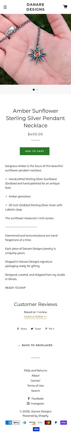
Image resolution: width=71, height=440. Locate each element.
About (35, 375)
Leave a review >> (35, 316)
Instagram (37, 403)
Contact (35, 380)
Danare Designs (35, 6)
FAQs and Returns (35, 370)
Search (35, 391)
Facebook (37, 398)
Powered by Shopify (35, 416)
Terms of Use (35, 385)
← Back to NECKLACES (35, 345)
